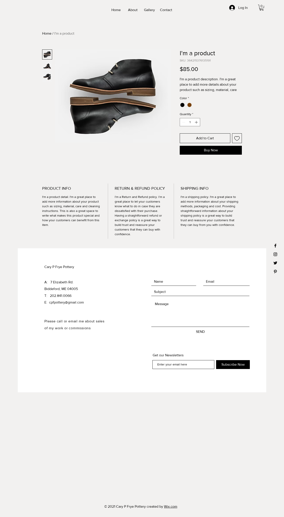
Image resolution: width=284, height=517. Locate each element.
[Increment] (196, 122)
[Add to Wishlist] (237, 138)
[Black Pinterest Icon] (275, 271)
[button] (261, 8)
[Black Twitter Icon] (275, 262)
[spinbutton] (190, 122)
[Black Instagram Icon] (275, 254)
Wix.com (170, 506)
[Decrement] (183, 122)
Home (46, 33)
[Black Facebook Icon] (275, 245)
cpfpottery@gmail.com (66, 302)
